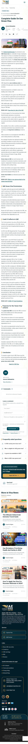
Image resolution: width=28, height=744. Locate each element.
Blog (7, 7)
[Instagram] (15, 709)
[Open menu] (24, 2)
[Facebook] (3, 709)
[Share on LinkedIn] (9, 34)
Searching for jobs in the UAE (15, 110)
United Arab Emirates (9, 52)
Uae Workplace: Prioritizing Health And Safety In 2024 (12, 549)
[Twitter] (6, 709)
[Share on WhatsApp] (13, 34)
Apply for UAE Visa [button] (14, 364)
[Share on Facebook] (2, 34)
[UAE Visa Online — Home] (5, 2)
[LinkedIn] (9, 709)
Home (2, 7)
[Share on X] (6, 34)
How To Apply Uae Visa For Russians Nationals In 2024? (13, 582)
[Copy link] (17, 34)
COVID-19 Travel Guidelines (15, 301)
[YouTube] (12, 709)
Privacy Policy (6, 433)
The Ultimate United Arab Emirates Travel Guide (12, 516)
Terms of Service (14, 433)
